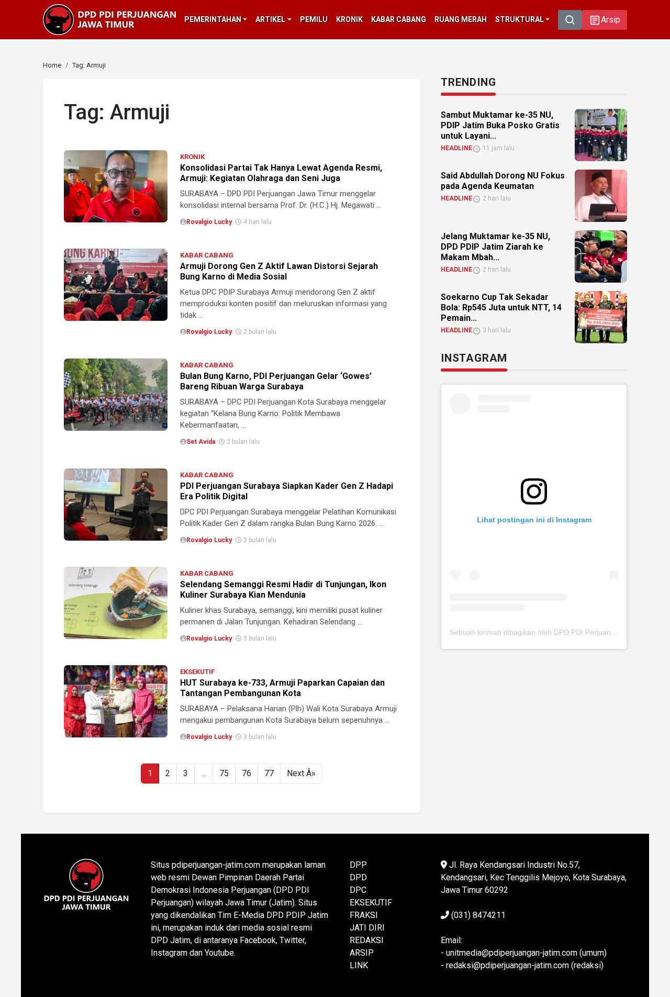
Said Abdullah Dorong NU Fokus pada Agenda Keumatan (503, 181)
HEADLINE (456, 148)
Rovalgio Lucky (209, 222)
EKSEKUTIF (197, 672)
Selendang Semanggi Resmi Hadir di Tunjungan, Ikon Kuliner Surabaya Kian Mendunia (283, 589)
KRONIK (192, 157)
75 (224, 773)
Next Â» (301, 773)
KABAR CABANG (206, 255)
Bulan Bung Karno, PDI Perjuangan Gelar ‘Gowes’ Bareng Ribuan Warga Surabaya (276, 381)
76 (246, 773)
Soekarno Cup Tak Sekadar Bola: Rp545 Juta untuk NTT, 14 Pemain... (501, 307)
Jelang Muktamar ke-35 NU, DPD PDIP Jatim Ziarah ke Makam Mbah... (495, 246)
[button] (604, 20)
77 (269, 773)
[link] (116, 186)
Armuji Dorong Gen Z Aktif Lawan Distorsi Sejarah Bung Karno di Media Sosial (279, 271)
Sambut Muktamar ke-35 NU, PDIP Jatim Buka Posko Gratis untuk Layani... (500, 125)
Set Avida (200, 441)
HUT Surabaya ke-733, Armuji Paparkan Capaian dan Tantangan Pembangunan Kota (282, 688)
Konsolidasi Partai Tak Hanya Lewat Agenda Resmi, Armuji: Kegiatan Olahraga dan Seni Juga (281, 173)
